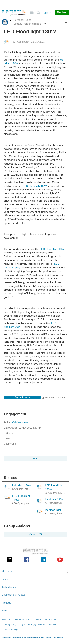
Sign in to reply (22, 397)
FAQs (38, 619)
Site (31, 12)
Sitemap (52, 624)
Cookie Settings (11, 630)
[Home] (14, 12)
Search (38, 12)
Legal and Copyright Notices (32, 624)
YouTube (60, 559)
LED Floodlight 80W (35, 185)
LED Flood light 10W (52, 248)
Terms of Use (50, 619)
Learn (5, 579)
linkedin (43, 559)
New (66, 22)
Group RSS (35, 534)
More (11, 21)
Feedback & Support (23, 619)
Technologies (9, 587)
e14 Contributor (21, 42)
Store (4, 611)
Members (7, 571)
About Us (6, 619)
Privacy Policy (10, 624)
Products (6, 603)
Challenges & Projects (13, 595)
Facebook (26, 559)
